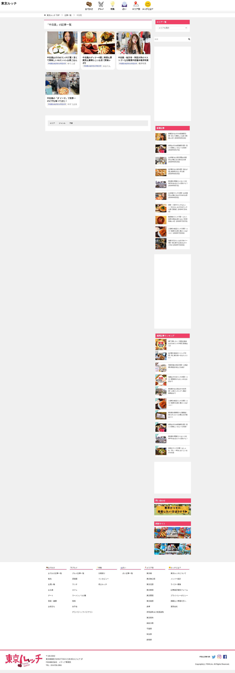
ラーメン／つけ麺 (79, 595)
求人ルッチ (102, 584)
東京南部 (150, 601)
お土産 (50, 590)
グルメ (101, 9)
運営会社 (174, 606)
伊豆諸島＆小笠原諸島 (155, 612)
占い (124, 9)
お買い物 (51, 584)
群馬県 (149, 640)
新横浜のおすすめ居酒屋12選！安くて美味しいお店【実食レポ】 (177, 136)
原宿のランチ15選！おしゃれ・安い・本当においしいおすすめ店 (177, 450)
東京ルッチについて (178, 573)
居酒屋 (74, 579)
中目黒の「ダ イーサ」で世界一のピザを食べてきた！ (61, 99)
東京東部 (150, 590)
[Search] (189, 39)
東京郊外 (150, 618)
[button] (52, 123)
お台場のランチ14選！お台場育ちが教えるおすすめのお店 (178, 195)
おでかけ (89, 9)
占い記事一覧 (128, 573)
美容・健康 (52, 601)
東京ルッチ (9, 3)
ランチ (74, 584)
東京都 (149, 573)
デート (50, 595)
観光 (50, 579)
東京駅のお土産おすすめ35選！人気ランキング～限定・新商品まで (177, 391)
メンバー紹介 (176, 579)
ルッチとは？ (147, 9)
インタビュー (103, 579)
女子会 (74, 606)
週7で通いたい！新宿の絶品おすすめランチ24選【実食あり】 (178, 343)
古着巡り (101, 573)
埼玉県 (149, 634)
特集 (113, 9)
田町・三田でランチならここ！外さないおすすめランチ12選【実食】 (177, 208)
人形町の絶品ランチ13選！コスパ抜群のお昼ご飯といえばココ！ (178, 231)
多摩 (148, 606)
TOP (53, 15)
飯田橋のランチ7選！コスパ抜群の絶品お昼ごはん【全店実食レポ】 (177, 219)
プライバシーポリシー (179, 595)
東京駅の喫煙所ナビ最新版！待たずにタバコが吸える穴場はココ (177, 415)
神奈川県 (150, 623)
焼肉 (74, 601)
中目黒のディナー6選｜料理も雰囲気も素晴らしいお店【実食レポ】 (97, 60)
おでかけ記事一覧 (55, 573)
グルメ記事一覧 (78, 573)
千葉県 (149, 629)
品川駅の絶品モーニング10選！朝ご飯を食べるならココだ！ (177, 355)
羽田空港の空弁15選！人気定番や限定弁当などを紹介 (178, 366)
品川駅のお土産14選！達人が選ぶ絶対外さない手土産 (178, 171)
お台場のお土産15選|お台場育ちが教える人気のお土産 (177, 160)
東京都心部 (151, 579)
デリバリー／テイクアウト (82, 612)
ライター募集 (176, 584)
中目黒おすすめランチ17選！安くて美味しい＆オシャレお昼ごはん (62, 58)
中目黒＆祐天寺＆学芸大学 (57, 63)
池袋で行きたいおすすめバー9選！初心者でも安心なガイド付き (177, 243)
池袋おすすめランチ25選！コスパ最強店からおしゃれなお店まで (178, 379)
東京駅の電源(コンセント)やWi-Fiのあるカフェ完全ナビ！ (178, 183)
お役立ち (51, 606)
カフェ (74, 590)
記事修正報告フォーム (179, 590)
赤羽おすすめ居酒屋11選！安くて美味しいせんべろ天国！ (178, 148)
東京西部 (150, 595)
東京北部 (150, 584)
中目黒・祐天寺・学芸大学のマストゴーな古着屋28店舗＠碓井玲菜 (133, 58)
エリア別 (136, 9)
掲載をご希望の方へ (178, 601)
